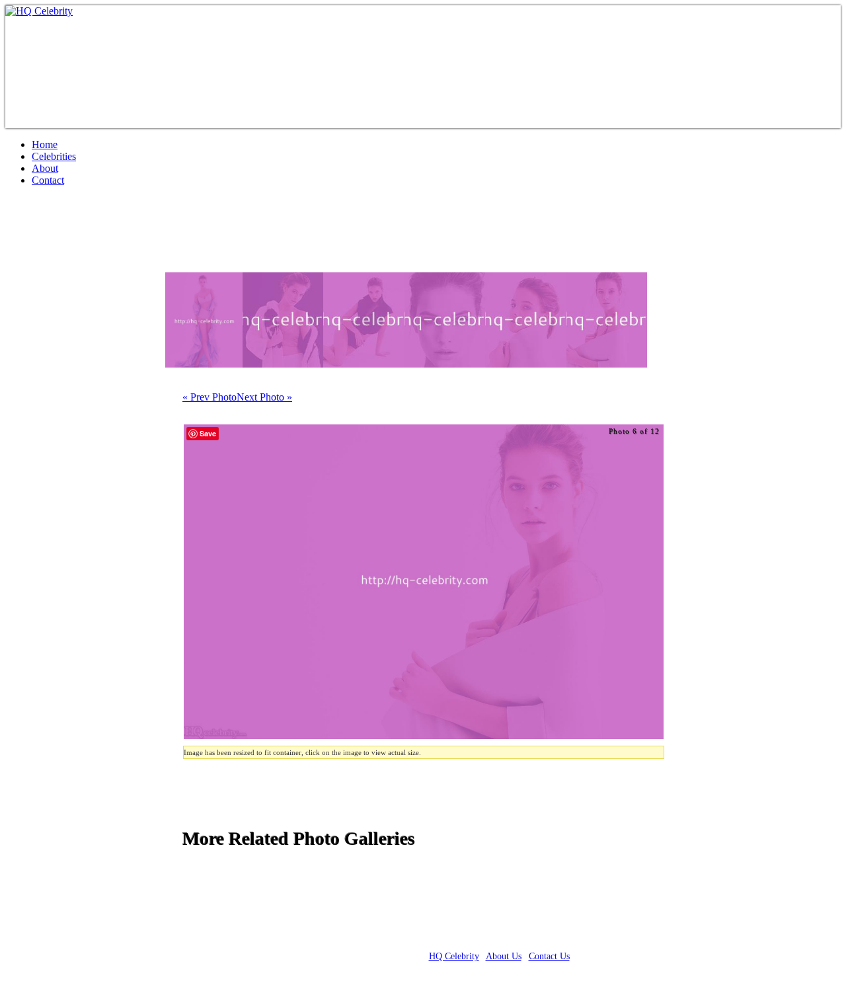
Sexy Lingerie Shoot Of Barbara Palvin (182, 235)
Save (208, 433)
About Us (503, 956)
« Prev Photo (209, 397)
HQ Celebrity (454, 956)
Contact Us (549, 956)
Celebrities (54, 156)
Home (45, 144)
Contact (48, 180)
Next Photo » (264, 397)
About (45, 168)
